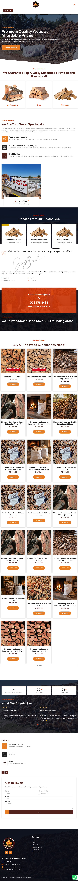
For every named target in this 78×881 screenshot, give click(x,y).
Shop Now (12, 245)
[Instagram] (10, 852)
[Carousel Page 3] (40, 724)
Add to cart (13, 384)
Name (7, 791)
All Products (12, 105)
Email (7, 796)
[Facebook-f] (6, 852)
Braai (39, 105)
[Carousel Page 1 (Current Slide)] (37, 724)
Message (8, 801)
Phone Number (43, 791)
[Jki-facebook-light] (3, 772)
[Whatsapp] (6, 772)
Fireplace (65, 105)
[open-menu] (74, 4)
